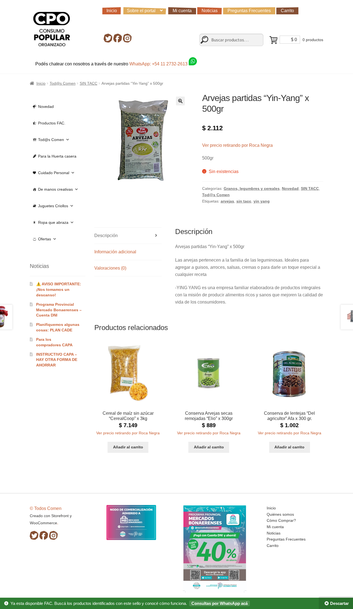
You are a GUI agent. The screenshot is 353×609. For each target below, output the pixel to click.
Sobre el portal (141, 10)
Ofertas (44, 239)
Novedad (290, 188)
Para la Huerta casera (57, 156)
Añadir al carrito (128, 447)
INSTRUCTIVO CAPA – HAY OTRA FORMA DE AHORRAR (56, 360)
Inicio (111, 10)
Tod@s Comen (63, 83)
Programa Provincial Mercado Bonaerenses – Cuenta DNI (59, 310)
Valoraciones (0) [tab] (110, 268)
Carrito (287, 10)
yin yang (261, 201)
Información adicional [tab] (115, 251)
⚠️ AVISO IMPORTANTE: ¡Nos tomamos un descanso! (58, 289)
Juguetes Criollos (53, 206)
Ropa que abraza (53, 222)
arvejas (227, 201)
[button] (180, 101)
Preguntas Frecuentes (249, 10)
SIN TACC (88, 83)
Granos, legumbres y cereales (252, 188)
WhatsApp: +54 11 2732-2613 (159, 64)
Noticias (210, 10)
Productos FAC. (51, 123)
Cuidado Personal (53, 173)
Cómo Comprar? (281, 520)
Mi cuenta (182, 10)
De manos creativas (55, 189)
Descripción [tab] (106, 235)
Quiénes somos (280, 514)
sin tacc (243, 201)
